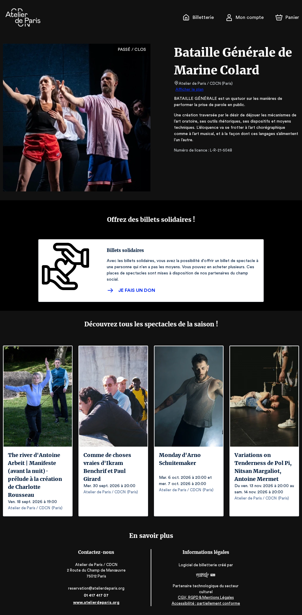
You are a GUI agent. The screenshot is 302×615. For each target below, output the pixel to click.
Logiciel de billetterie (198, 565)
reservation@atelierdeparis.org (96, 588)
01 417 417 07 (96, 595)
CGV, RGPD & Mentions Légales (206, 597)
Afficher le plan (189, 89)
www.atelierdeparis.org (96, 602)
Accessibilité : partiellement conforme (206, 603)
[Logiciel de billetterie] (205, 575)
